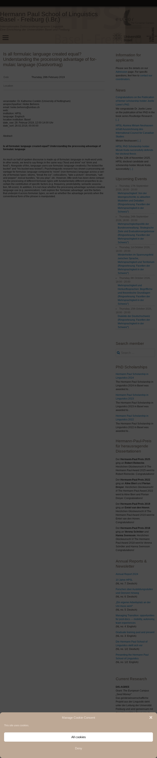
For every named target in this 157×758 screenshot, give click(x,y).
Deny (78, 748)
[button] (151, 717)
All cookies (78, 737)
